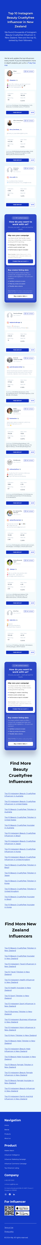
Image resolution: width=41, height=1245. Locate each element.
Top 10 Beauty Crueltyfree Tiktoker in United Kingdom (20, 890)
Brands (6, 1130)
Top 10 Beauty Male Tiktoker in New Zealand (19, 1042)
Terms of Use (8, 1227)
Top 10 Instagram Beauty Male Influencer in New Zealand (17, 1050)
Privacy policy (9, 1231)
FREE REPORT (17, 112)
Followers (10, 93)
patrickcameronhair (16, 367)
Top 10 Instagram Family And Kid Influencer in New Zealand (18, 1097)
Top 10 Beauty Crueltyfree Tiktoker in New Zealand (20, 949)
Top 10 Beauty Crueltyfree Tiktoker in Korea (20, 882)
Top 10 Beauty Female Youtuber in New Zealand (19, 1082)
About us (7, 1138)
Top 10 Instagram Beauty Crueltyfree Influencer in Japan (20, 842)
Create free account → (20, 261)
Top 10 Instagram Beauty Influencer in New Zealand (19, 1089)
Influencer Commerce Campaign (15, 1164)
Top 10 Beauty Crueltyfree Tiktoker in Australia (20, 810)
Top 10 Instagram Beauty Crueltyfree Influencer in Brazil (20, 834)
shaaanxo (13, 80)
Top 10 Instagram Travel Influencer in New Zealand (20, 965)
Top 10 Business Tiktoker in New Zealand (18, 1013)
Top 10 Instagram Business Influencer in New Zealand (20, 1021)
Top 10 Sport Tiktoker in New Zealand (16, 997)
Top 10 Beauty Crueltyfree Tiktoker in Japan (20, 874)
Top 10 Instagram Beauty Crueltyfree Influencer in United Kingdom (20, 858)
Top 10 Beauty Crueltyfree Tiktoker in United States (20, 818)
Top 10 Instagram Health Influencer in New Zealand (19, 981)
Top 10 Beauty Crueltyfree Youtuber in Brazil (19, 898)
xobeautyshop (14, 469)
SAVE (32, 112)
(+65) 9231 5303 (9, 1180)
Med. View (23, 93)
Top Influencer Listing (11, 1168)
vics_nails (13, 177)
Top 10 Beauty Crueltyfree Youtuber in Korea (19, 906)
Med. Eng (10, 98)
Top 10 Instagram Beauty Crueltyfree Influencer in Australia (20, 794)
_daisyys (12, 569)
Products (7, 1134)
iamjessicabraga (15, 322)
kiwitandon (13, 418)
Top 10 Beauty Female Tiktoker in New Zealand (18, 1066)
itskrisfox (13, 620)
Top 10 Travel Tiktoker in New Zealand (17, 973)
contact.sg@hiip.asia (11, 1184)
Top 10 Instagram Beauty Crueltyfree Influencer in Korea (20, 850)
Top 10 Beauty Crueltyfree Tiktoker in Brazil (20, 866)
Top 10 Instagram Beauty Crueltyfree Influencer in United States (20, 802)
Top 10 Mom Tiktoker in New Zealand (20, 1035)
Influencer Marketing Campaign (15, 1159)
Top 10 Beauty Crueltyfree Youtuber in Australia (19, 826)
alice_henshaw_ (15, 129)
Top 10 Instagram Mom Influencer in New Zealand (19, 1028)
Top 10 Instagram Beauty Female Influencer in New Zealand (18, 1074)
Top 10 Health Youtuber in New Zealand (17, 989)
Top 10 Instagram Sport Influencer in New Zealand (19, 1005)
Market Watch (9, 1150)
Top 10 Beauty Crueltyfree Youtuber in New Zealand (19, 957)
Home (6, 1125)
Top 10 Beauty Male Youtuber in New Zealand (20, 1058)
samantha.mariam (15, 520)
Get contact (29, 71)
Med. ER (22, 98)
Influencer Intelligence (12, 1155)
